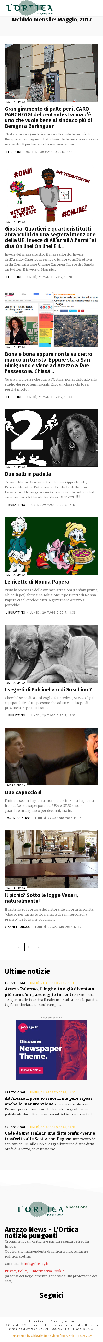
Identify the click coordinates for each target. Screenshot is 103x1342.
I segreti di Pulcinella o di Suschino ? (48, 689)
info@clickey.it (36, 1264)
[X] (60, 1305)
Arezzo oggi (15, 983)
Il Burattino (15, 505)
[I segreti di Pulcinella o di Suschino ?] (51, 654)
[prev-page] (9, 947)
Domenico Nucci (18, 818)
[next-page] (48, 947)
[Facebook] (21, 1305)
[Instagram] (31, 1305)
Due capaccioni (23, 792)
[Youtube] (79, 1305)
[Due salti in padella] (51, 438)
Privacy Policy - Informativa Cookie (34, 1271)
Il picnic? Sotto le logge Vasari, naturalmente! (41, 898)
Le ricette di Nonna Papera (37, 582)
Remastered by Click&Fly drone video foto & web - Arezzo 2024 (51, 1335)
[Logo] (29, 8)
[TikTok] (50, 1305)
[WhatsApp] (69, 1305)
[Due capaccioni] (51, 756)
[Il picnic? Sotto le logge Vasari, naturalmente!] (51, 859)
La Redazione (75, 1207)
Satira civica (15, 102)
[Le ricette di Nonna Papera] (51, 546)
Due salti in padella (28, 474)
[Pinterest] (40, 1305)
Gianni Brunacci (18, 927)
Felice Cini (13, 152)
